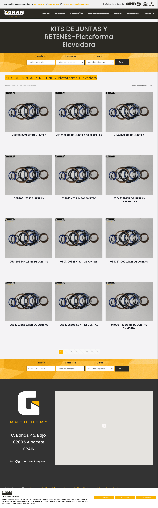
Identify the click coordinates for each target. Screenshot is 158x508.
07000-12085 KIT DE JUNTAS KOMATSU (129, 326)
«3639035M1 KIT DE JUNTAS (28, 135)
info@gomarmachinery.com (76, 4)
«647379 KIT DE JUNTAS (129, 135)
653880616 (53, 4)
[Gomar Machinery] (14, 13)
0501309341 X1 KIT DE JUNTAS (79, 261)
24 (92, 352)
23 (87, 352)
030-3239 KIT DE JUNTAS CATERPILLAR (129, 200)
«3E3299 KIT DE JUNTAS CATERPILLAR (79, 135)
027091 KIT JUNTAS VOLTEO (78, 198)
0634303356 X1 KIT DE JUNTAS (29, 325)
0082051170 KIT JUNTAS (29, 198)
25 (97, 352)
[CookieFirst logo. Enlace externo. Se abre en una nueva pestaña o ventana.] (7, 493)
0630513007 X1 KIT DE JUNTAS (129, 261)
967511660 (39, 4)
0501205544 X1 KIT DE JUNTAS (29, 261)
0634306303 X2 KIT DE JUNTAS (79, 325)
